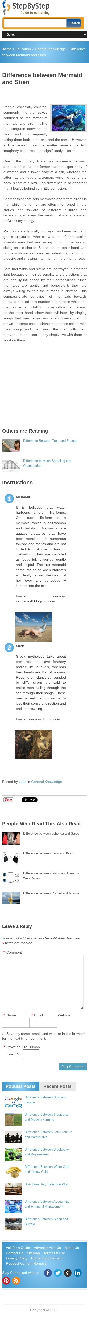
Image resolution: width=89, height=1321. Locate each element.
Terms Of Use (54, 1253)
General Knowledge (50, 49)
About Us (72, 1248)
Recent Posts (58, 1086)
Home (6, 49)
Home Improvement (46, 1258)
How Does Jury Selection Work (47, 1184)
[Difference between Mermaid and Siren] (68, 118)
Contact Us (14, 1253)
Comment (14, 952)
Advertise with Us (47, 1248)
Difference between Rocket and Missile (51, 893)
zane (22, 782)
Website (64, 1015)
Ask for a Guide (18, 1248)
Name (11, 1015)
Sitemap (33, 1253)
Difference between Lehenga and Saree (51, 833)
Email (38, 1015)
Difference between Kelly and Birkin (48, 853)
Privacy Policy (16, 1258)
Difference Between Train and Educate (50, 441)
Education (23, 49)
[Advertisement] (45, 93)
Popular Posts (21, 1086)
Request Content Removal (26, 1263)
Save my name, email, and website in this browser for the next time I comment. (43, 1036)
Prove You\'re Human (23, 1046)
